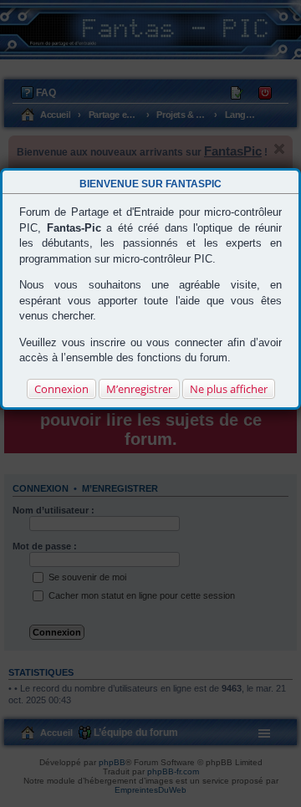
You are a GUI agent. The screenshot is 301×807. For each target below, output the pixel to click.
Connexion (61, 388)
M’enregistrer (139, 388)
